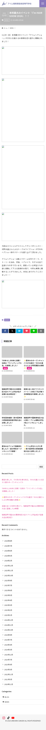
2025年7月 (8, 585)
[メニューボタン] (42, 3)
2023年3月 (8, 669)
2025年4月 (8, 600)
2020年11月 (8, 684)
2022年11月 (8, 674)
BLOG (7, 697)
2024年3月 (8, 649)
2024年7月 (8, 640)
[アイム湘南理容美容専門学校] (16, 3)
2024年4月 (8, 645)
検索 (41, 466)
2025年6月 (8, 590)
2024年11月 (8, 625)
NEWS (7, 20)
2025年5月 (8, 595)
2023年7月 (8, 659)
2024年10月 (8, 630)
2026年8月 (8, 541)
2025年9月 (8, 580)
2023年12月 (8, 654)
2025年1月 (8, 615)
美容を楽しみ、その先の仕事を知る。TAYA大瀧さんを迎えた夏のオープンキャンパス (23, 481)
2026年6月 (8, 550)
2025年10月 (8, 575)
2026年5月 (8, 555)
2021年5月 (8, 679)
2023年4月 (8, 664)
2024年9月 (8, 635)
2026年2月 (8, 560)
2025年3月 (8, 605)
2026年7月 (8, 546)
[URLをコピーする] (41, 331)
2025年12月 (8, 565)
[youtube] (13, 717)
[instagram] (3, 717)
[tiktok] (8, 717)
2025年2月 (8, 610)
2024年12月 (8, 620)
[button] (5, 331)
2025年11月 (8, 570)
